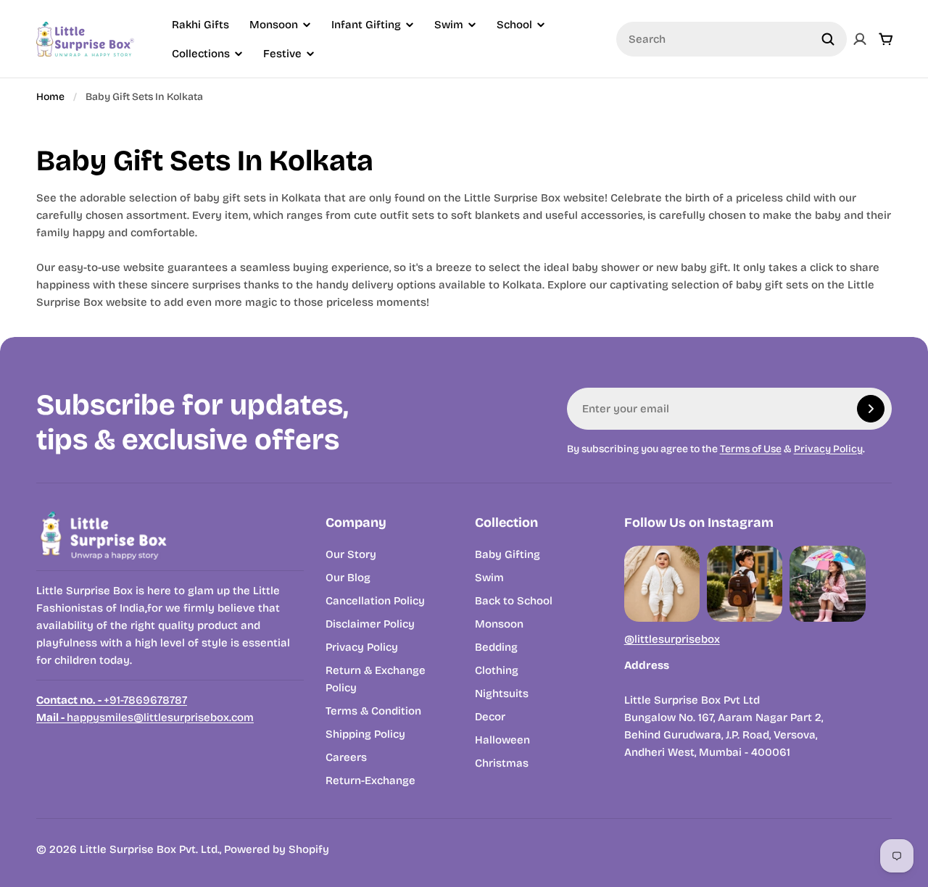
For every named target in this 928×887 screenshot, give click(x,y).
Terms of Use (751, 449)
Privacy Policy (828, 449)
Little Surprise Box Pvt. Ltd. (150, 849)
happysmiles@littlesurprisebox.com (145, 717)
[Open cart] (886, 39)
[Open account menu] (860, 39)
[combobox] (731, 39)
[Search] (828, 39)
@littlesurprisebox (672, 639)
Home (50, 97)
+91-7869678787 (111, 700)
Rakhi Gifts (200, 24)
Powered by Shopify (276, 849)
